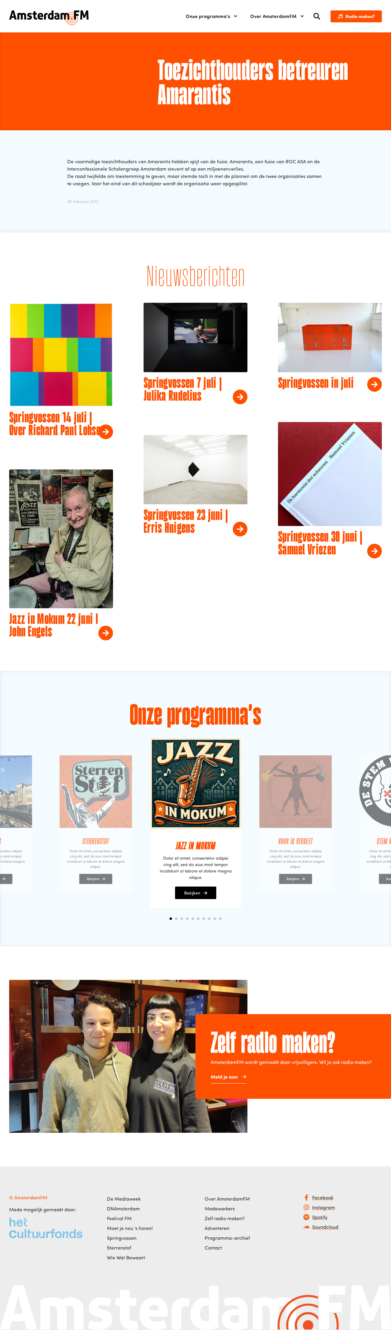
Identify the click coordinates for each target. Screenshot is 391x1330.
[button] (317, 16)
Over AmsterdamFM (273, 16)
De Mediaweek (124, 1199)
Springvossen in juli (316, 384)
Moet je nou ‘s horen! (130, 1228)
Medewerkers (220, 1209)
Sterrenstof (119, 1248)
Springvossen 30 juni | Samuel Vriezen (320, 544)
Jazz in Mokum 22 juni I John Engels (53, 626)
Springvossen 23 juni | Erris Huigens (186, 522)
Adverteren (217, 1228)
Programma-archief (227, 1238)
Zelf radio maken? (225, 1218)
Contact (213, 1248)
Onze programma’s (208, 16)
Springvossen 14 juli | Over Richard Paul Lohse (54, 424)
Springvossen (122, 1238)
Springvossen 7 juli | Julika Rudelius (183, 390)
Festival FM (119, 1218)
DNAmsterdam (123, 1209)
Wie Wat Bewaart (126, 1257)
